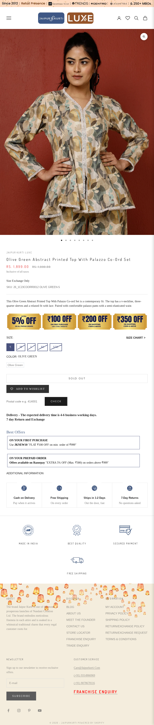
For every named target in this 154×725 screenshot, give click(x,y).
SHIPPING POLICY (117, 619)
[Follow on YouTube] (40, 711)
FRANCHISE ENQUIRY (81, 639)
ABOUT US (73, 613)
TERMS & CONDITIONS (120, 639)
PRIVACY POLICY (116, 613)
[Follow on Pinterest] (29, 711)
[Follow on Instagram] (19, 711)
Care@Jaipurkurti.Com (87, 667)
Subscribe (21, 696)
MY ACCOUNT (114, 607)
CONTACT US (75, 626)
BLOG (70, 607)
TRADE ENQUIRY (77, 645)
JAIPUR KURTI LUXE (19, 252)
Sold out (77, 378)
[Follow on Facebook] (8, 711)
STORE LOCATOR (78, 632)
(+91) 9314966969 (84, 675)
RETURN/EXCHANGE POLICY (124, 626)
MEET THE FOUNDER (80, 619)
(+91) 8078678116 (84, 683)
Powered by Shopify (91, 722)
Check (56, 401)
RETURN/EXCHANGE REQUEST (126, 632)
